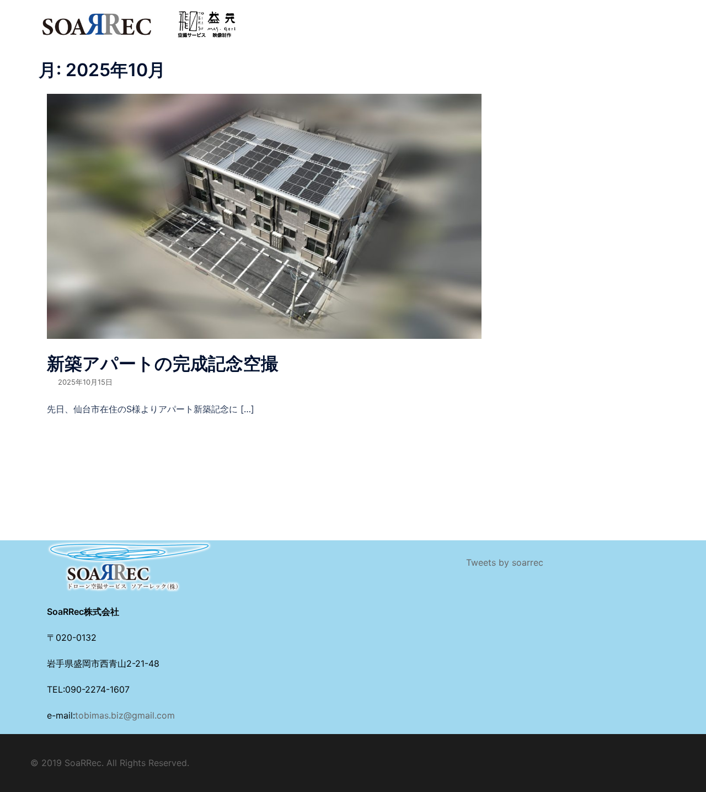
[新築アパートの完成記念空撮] (264, 215)
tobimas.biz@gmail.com (125, 715)
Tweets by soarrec (504, 562)
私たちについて (327, 17)
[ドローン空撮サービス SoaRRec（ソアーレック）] (138, 23)
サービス (385, 17)
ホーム (273, 17)
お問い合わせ (555, 17)
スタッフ (431, 17)
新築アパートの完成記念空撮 (163, 363)
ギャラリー (280, 30)
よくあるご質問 (489, 17)
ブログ (605, 17)
